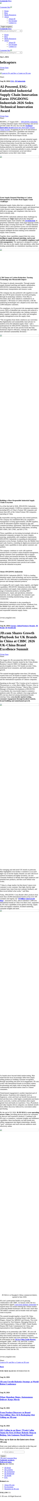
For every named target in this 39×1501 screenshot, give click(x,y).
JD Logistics (8, 1470)
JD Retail (7, 1468)
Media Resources (10, 15)
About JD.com (9, 1485)
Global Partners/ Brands (26, 626)
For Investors (8, 1487)
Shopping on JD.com (11, 1489)
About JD (12, 19)
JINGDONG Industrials (29, 122)
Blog (6, 13)
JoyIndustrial (30, 221)
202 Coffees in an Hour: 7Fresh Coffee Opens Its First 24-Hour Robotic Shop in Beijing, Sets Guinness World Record (18, 1432)
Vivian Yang (4, 68)
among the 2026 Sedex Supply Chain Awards (17, 128)
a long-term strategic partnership (25, 1305)
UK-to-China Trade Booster (25, 1339)
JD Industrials (20, 81)
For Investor (13, 21)
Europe (13, 626)
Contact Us (12, 23)
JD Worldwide (10, 628)
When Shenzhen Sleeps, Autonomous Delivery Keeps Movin (16, 1398)
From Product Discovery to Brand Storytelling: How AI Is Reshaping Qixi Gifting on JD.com (17, 1414)
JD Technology (9, 1472)
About (6, 17)
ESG (12, 81)
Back (2, 1367)
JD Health (7, 1475)
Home (6, 11)
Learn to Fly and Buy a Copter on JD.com (14, 1362)
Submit (3, 1456)
